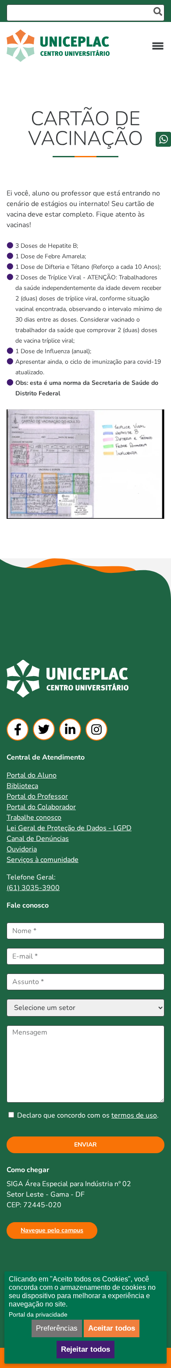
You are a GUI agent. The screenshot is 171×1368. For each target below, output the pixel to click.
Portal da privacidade (38, 1314)
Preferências (57, 1328)
